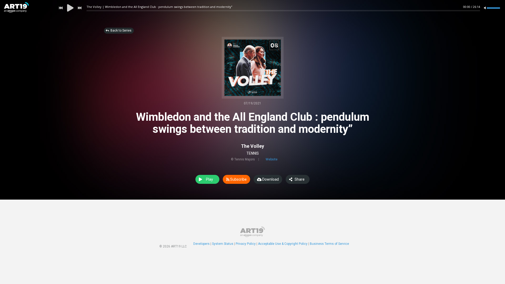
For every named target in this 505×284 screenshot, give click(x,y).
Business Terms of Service (329, 244)
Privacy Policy (246, 244)
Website (271, 159)
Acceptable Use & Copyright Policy (282, 244)
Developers (201, 244)
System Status (222, 244)
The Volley (252, 146)
